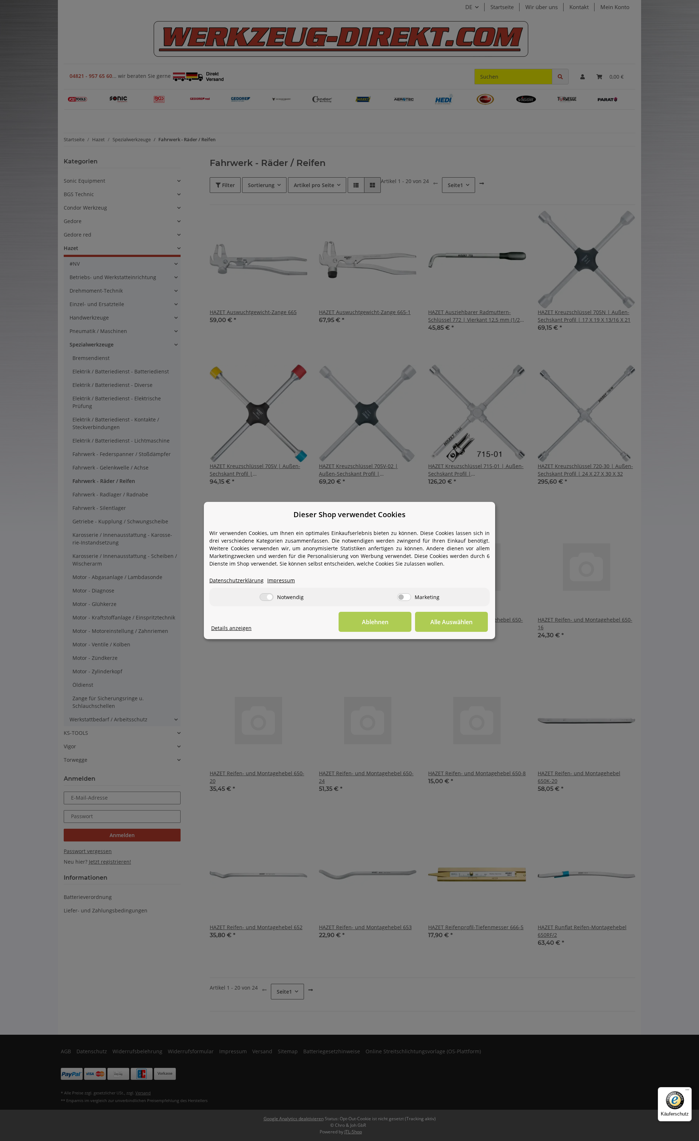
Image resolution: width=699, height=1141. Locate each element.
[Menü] (687, 1091)
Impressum (281, 580)
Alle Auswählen (451, 622)
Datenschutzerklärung (236, 580)
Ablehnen (375, 622)
